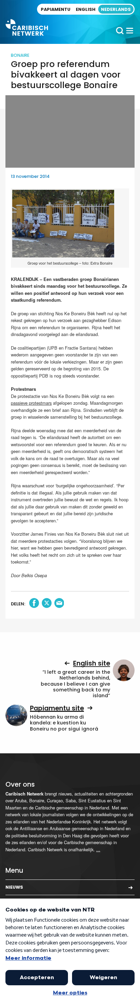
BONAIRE (20, 55)
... (98, 849)
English (85, 9)
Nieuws (14, 887)
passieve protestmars (31, 403)
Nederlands (116, 9)
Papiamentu (55, 9)
